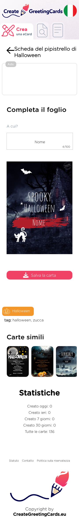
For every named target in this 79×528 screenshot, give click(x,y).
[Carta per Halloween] (19, 362)
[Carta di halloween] (43, 362)
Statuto (14, 460)
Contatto (28, 460)
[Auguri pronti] (42, 30)
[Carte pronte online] (58, 30)
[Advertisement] (39, 79)
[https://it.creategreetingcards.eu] (32, 11)
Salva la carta (43, 276)
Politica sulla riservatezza (53, 460)
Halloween (21, 311)
